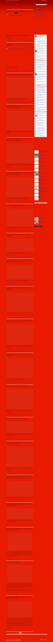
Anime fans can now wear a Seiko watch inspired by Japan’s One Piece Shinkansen (41, 44)
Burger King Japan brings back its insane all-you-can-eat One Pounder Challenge (42, 198)
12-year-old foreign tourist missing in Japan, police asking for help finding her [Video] (41, 77)
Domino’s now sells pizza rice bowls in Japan (17, 418)
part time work (11, 383)
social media (15, 383)
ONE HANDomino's (9, 71)
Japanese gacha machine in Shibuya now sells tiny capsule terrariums (41, 69)
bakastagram (14, 382)
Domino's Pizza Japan (22, 40)
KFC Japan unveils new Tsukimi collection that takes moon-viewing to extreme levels (40, 12)
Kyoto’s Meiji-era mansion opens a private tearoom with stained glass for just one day (40, 17)
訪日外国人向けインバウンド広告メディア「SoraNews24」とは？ (39, 216)
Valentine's (17, 559)
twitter (20, 501)
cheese (10, 102)
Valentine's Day (14, 351)
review (30, 415)
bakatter (20, 382)
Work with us (13, 640)
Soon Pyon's (17, 317)
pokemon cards (11, 317)
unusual (16, 473)
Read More (9, 38)
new (18, 202)
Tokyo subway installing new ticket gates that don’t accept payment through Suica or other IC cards (41, 87)
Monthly (36, 33)
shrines (11, 351)
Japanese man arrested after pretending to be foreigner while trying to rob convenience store (42, 191)
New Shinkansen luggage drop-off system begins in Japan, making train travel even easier (41, 93)
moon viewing (29, 169)
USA (8, 630)
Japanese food (26, 415)
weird (8, 41)
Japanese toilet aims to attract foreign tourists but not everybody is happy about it (41, 103)
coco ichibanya (23, 382)
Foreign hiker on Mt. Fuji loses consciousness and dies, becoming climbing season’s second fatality (41, 41)
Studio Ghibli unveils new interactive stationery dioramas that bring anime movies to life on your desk (41, 51)
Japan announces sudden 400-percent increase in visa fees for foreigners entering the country (41, 113)
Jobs (37, 238)
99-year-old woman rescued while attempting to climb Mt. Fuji (41, 104)
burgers (12, 256)
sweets (22, 257)
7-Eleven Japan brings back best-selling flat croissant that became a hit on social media (41, 56)
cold (9, 525)
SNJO (30, 40)
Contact (40, 238)
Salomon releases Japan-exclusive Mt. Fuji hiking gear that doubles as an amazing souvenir (41, 133)
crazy (11, 40)
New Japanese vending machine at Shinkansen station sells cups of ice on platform (41, 110)
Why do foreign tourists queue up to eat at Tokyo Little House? (43, 169)
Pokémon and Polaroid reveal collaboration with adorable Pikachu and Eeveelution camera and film (43, 187)
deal (12, 501)
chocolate (14, 551)
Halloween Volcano (25, 136)
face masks (23, 525)
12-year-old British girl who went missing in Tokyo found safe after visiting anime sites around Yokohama (41, 62)
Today (35, 31)
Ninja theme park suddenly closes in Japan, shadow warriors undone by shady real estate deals (41, 49)
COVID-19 (26, 382)
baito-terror (10, 382)
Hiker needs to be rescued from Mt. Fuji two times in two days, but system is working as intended (41, 46)
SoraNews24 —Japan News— (15, 3)
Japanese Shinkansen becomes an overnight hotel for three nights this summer (41, 98)
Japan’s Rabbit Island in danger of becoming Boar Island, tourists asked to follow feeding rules (41, 67)
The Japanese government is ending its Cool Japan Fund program (41, 53)
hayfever (26, 525)
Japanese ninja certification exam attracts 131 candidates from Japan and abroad (41, 131)
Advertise (8, 640)
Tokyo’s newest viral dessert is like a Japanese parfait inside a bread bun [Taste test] (41, 108)
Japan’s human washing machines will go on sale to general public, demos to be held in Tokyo (41, 116)
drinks (9, 257)
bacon (10, 256)
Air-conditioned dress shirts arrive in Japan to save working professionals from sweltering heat (41, 95)
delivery (14, 136)
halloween (21, 136)
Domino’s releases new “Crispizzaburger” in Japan (18, 11)
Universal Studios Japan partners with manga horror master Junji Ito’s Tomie (42, 180)
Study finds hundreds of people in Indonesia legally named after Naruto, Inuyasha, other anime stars (41, 64)
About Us (35, 238)
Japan (8, 40)
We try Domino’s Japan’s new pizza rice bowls (17, 386)
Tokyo (16, 71)
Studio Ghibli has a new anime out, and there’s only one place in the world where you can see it (41, 118)
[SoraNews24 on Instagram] (37, 0)
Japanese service (30, 525)
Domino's (14, 40)
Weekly (36, 32)
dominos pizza (26, 169)
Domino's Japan (18, 40)
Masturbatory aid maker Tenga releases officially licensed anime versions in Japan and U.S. (41, 14)
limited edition (31, 102)
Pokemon (8, 317)
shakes (19, 257)
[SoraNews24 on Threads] (38, 0)
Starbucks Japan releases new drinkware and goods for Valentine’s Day (41, 121)
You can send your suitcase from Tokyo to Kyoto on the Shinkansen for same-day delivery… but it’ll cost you (43, 195)
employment (8, 383)
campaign (10, 501)
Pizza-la (17, 594)
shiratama (9, 473)
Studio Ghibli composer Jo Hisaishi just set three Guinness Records (41, 71)
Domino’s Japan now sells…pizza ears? (16, 205)
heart (12, 559)
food (26, 40)
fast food (28, 284)
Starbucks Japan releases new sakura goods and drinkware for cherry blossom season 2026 (41, 123)
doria (18, 415)
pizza (28, 40)
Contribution (42, 238)
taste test (24, 202)
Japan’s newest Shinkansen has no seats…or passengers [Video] (41, 125)
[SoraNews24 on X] (39, 0)
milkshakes (13, 257)
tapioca (14, 473)
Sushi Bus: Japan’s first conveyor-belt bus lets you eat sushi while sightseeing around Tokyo (41, 36)
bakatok (17, 382)
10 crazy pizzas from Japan (13, 562)
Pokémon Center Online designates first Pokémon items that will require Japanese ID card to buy (41, 100)
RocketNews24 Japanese (44, 0)
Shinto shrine (8, 351)
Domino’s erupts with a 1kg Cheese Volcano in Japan (19, 74)
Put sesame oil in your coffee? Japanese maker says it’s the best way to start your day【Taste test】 (41, 136)
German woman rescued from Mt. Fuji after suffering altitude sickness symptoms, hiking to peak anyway (40, 10)
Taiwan (10, 284)
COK (10, 40)
